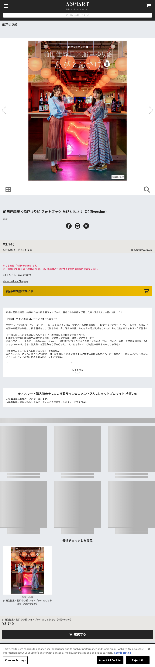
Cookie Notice (122, 652)
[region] (77, 655)
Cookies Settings (15, 660)
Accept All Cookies (110, 660)
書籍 (5, 230)
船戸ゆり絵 (9, 24)
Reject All (137, 660)
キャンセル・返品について (18, 297)
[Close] (149, 649)
